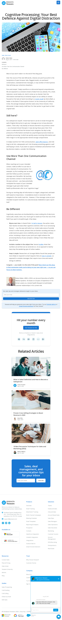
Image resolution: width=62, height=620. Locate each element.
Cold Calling (5, 593)
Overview (28, 505)
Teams (50, 505)
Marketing (51, 531)
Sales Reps (51, 518)
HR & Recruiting (52, 542)
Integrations (29, 540)
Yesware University (7, 569)
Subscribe (41, 480)
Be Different (5, 68)
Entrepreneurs (52, 545)
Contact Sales (5, 560)
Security (22, 611)
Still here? (4, 64)
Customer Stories (31, 563)
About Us (29, 574)
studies (41, 244)
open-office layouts (42, 142)
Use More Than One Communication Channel (13, 66)
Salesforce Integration (32, 534)
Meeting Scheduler (31, 518)
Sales (3, 55)
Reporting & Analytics (32, 524)
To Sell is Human (36, 223)
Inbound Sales (52, 512)
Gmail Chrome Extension (33, 547)
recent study (39, 99)
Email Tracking (30, 509)
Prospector (29, 528)
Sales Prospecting (7, 587)
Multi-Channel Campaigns (33, 515)
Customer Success (53, 534)
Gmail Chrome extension (26, 306)
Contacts (28, 531)
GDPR (28, 611)
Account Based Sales (54, 515)
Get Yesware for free (31, 328)
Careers (28, 577)
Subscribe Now (31, 298)
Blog (3, 575)
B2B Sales (4, 600)
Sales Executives (52, 528)
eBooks (4, 572)
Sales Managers (52, 521)
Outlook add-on (51, 304)
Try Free (28, 581)
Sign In (28, 584)
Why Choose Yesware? (32, 560)
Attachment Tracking (32, 512)
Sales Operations (53, 524)
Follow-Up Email (6, 596)
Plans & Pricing (6, 563)
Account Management (52, 538)
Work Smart (8, 55)
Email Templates (31, 521)
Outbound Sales (52, 509)
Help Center (5, 566)
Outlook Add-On (30, 543)
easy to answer (46, 256)
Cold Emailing (5, 590)
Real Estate (51, 548)
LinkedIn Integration (32, 537)
